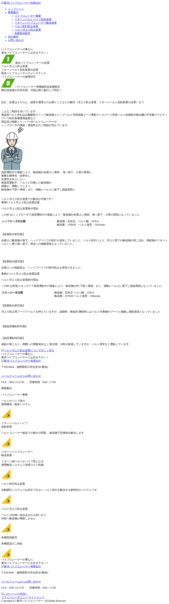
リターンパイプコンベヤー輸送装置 (36, 22)
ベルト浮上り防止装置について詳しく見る (29, 350)
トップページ (16, 9)
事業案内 (13, 12)
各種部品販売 (22, 33)
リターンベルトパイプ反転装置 (33, 19)
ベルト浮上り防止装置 (28, 29)
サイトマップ (36, 597)
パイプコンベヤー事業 (28, 16)
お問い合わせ (16, 40)
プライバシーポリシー (14, 597)
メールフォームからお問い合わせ (21, 376)
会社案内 (13, 36)
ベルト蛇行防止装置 (26, 26)
